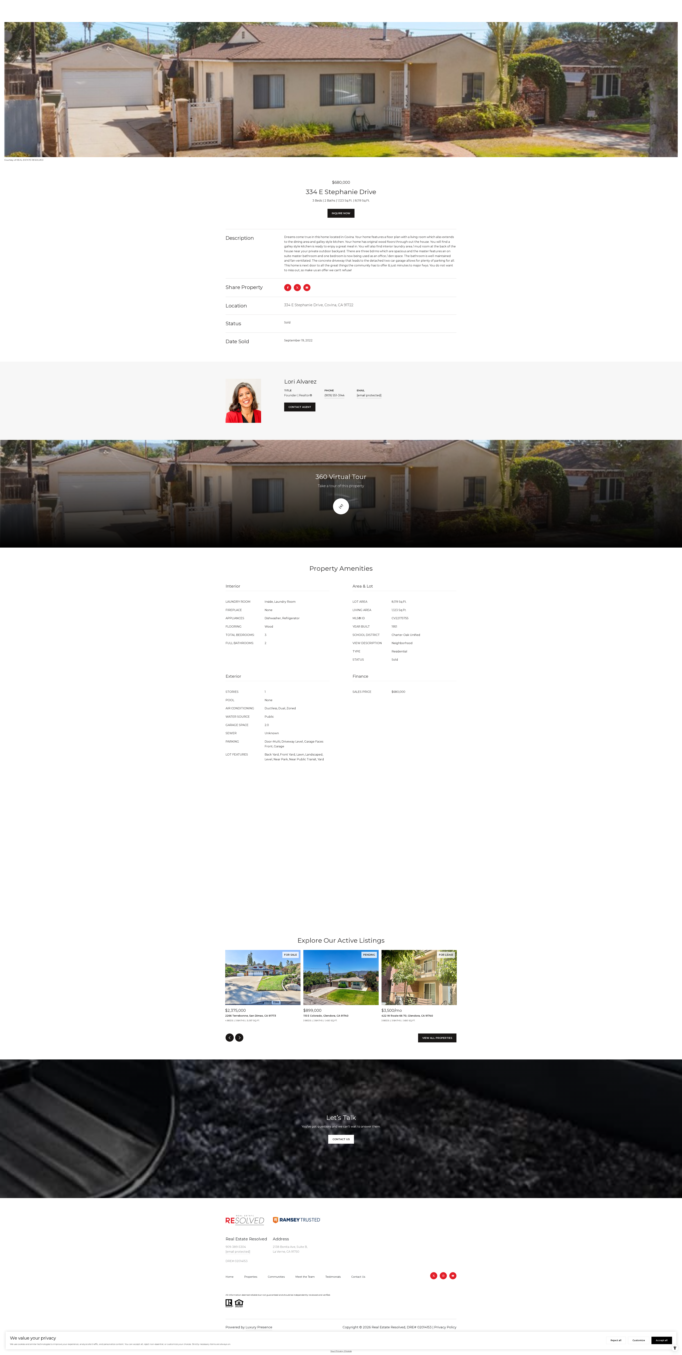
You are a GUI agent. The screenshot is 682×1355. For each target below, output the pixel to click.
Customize (638, 1340)
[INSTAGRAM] (443, 1275)
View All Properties (437, 1038)
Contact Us (358, 1276)
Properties (250, 1276)
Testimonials (333, 1276)
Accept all (662, 1340)
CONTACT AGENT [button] (299, 407)
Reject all (616, 1340)
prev (230, 1037)
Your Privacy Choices (341, 1351)
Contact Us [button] (341, 1139)
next (239, 1037)
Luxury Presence (259, 1327)
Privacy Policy (445, 1327)
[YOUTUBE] (452, 1275)
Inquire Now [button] (341, 213)
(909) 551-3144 (334, 395)
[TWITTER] (433, 1275)
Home (230, 1276)
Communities (276, 1276)
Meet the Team (305, 1276)
